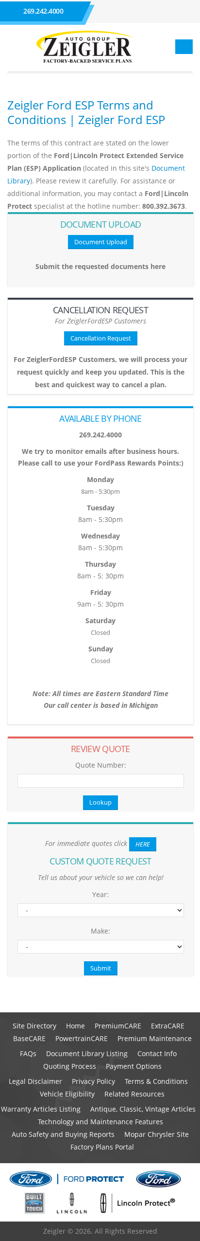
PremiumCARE (118, 1025)
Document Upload (100, 241)
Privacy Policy (93, 1081)
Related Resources (134, 1093)
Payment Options (134, 1066)
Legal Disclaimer (35, 1081)
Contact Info (157, 1053)
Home (75, 1025)
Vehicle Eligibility (67, 1093)
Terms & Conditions (156, 1081)
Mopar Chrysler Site (156, 1134)
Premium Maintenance (154, 1038)
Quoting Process (69, 1066)
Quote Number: (100, 765)
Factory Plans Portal (102, 1146)
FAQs (28, 1053)
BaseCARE (29, 1038)
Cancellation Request (100, 338)
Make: (100, 930)
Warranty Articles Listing (41, 1109)
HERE (142, 844)
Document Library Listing (87, 1053)
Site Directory (34, 1025)
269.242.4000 (43, 11)
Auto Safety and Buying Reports (63, 1134)
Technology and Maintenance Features (100, 1121)
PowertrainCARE (81, 1038)
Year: (100, 894)
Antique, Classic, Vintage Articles (143, 1109)
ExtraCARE (167, 1025)
